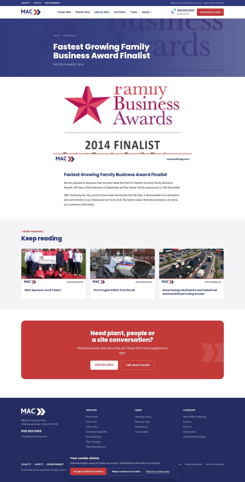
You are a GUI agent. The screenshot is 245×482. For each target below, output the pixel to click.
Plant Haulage (93, 441)
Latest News (69, 35)
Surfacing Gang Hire (96, 431)
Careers (187, 421)
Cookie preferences (193, 464)
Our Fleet (120, 12)
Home (56, 35)
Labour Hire (101, 12)
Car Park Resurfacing (194, 436)
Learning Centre (143, 416)
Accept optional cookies (88, 471)
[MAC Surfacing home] (31, 12)
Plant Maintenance (96, 446)
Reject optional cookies (126, 471)
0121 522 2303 (104, 365)
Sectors (187, 426)
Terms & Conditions (215, 464)
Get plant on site (210, 12)
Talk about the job (138, 365)
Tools (133, 12)
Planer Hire (83, 12)
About (146, 12)
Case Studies (141, 431)
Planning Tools (142, 421)
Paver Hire (64, 12)
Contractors (189, 431)
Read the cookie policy (158, 471)
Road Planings (93, 436)
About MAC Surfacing (194, 416)
